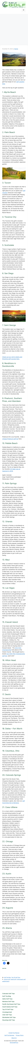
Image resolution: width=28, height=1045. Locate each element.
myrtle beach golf (20, 979)
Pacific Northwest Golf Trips (11, 1004)
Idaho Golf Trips (7, 999)
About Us (14, 1038)
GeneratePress (14, 1042)
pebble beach (5, 981)
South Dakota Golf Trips (9, 1007)
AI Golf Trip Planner (14, 1033)
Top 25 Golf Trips (15, 977)
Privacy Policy (19, 1035)
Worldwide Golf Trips (9, 1017)
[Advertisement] (14, 29)
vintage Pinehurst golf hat (10, 439)
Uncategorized (7, 1012)
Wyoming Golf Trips (8, 1020)
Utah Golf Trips (7, 1015)
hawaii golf (13, 979)
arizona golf (7, 979)
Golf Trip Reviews (9, 1035)
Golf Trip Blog (7, 977)
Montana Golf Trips (8, 1001)
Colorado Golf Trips (8, 993)
